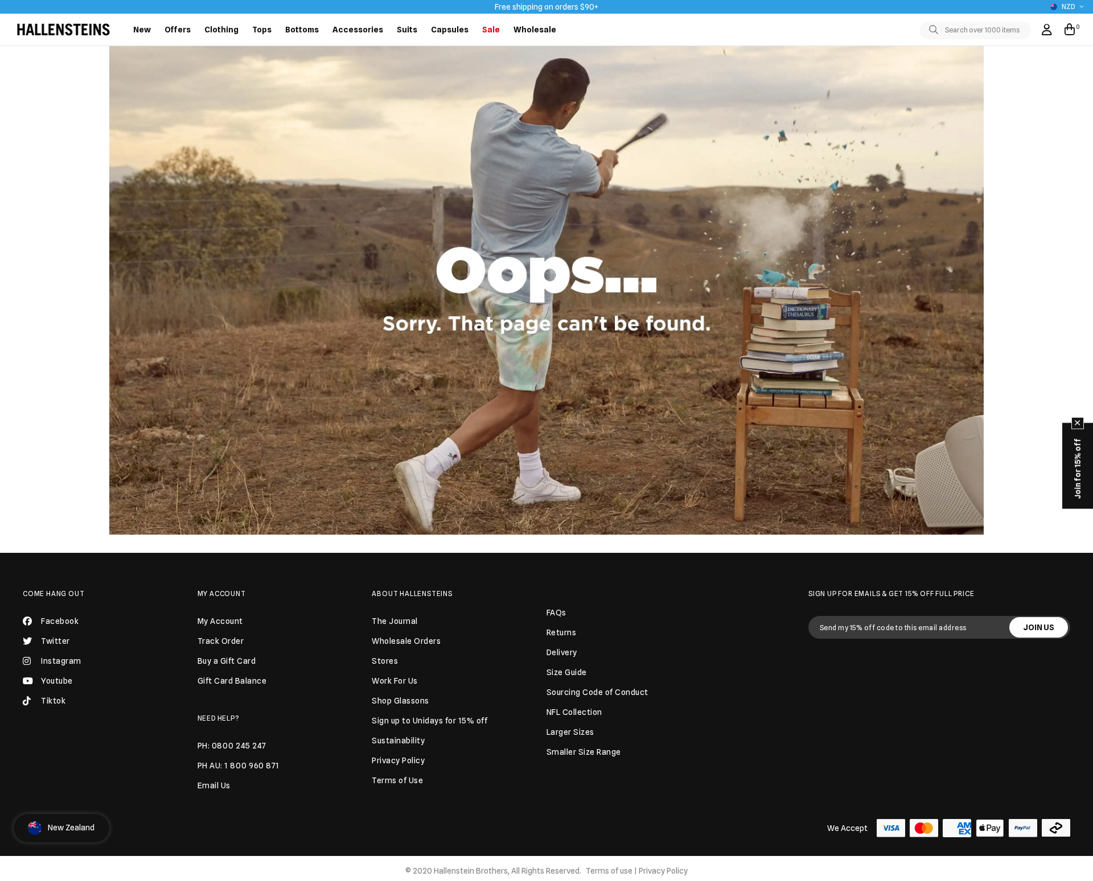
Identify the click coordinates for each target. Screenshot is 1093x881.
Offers (178, 29)
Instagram (61, 660)
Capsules (450, 29)
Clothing (221, 29)
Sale (491, 29)
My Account (222, 593)
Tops (262, 29)
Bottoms (302, 29)
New (142, 29)
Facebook (60, 621)
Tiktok (53, 700)
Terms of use (609, 870)
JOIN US (1038, 627)
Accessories (357, 29)
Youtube (57, 680)
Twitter (55, 641)
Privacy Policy (663, 870)
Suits (407, 29)
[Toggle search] (936, 30)
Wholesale (534, 29)
